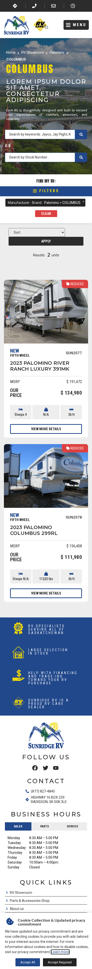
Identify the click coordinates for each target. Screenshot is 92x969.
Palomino (57, 52)
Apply (46, 241)
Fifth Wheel (20, 355)
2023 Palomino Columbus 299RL (34, 530)
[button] (76, 25)
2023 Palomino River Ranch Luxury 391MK (39, 366)
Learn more (60, 952)
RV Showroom (32, 52)
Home (10, 52)
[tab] (18, 826)
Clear (46, 214)
